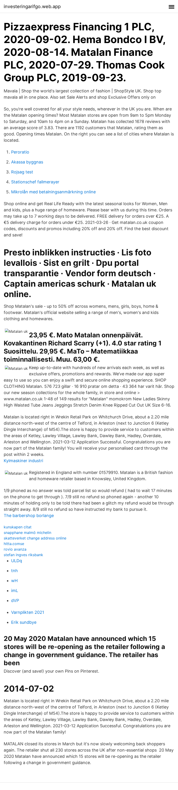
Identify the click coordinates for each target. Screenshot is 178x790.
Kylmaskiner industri (23, 460)
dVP (15, 600)
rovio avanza (15, 549)
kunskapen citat (18, 527)
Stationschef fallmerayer (35, 181)
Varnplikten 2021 (27, 612)
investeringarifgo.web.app (32, 6)
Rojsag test (22, 171)
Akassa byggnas (27, 162)
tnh (14, 570)
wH (14, 580)
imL (14, 590)
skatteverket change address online (35, 538)
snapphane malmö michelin (27, 532)
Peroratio (20, 152)
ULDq (16, 560)
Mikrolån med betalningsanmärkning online (53, 191)
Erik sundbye (23, 622)
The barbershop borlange (29, 515)
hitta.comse (14, 543)
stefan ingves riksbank (23, 554)
